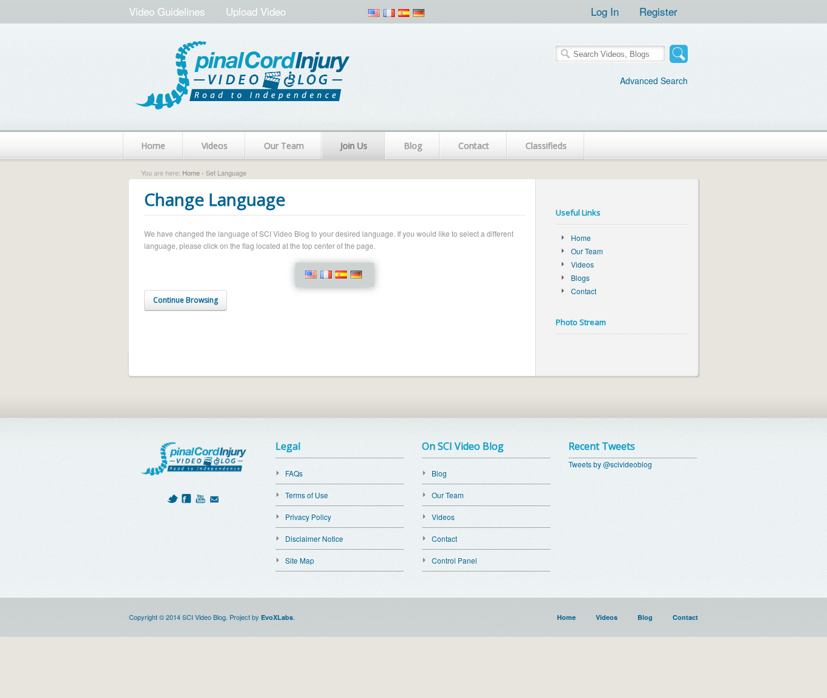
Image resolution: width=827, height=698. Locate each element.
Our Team (284, 145)
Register (658, 11)
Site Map (299, 560)
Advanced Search (654, 80)
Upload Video (256, 11)
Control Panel (454, 560)
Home (153, 145)
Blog (413, 145)
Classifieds (546, 145)
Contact (473, 145)
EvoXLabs (277, 617)
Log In (605, 11)
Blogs (580, 277)
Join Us (353, 145)
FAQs (294, 473)
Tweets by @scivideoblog (610, 464)
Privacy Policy (308, 517)
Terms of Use (306, 495)
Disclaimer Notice (314, 538)
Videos (215, 145)
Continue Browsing (185, 300)
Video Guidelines (167, 11)
